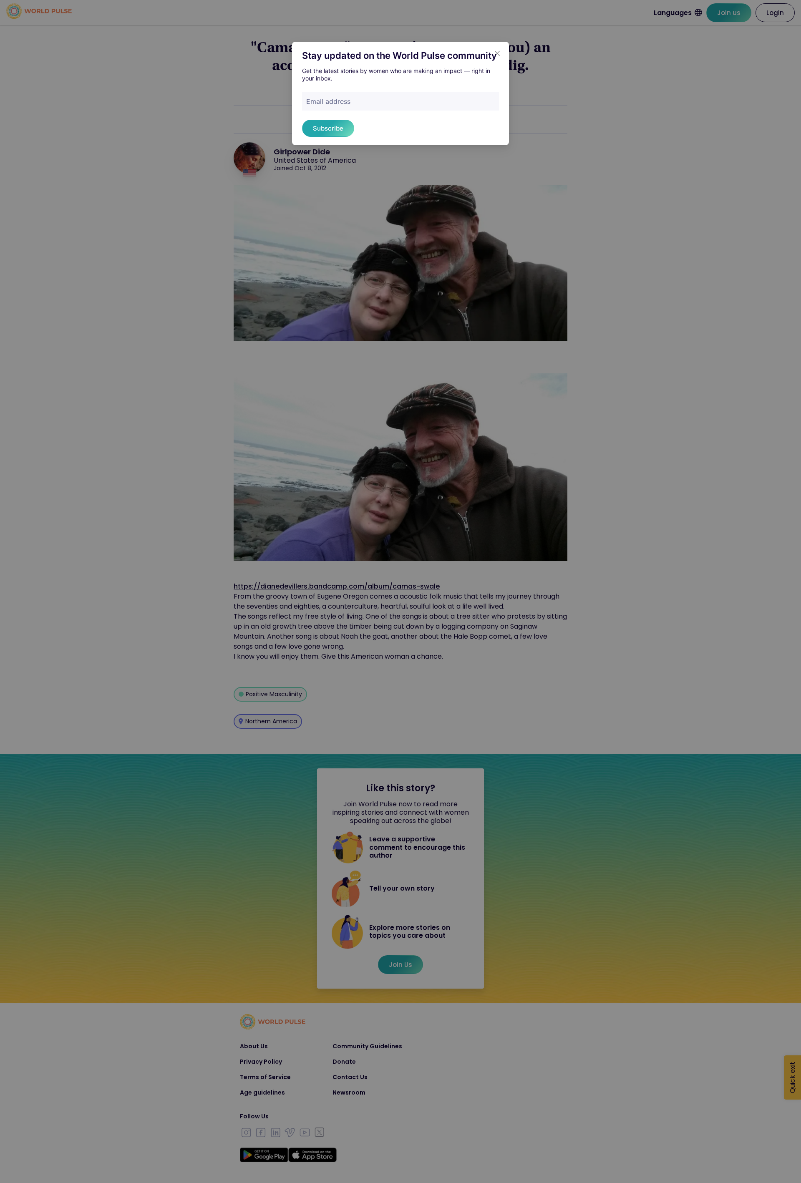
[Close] (497, 53)
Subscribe (328, 128)
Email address (328, 101)
